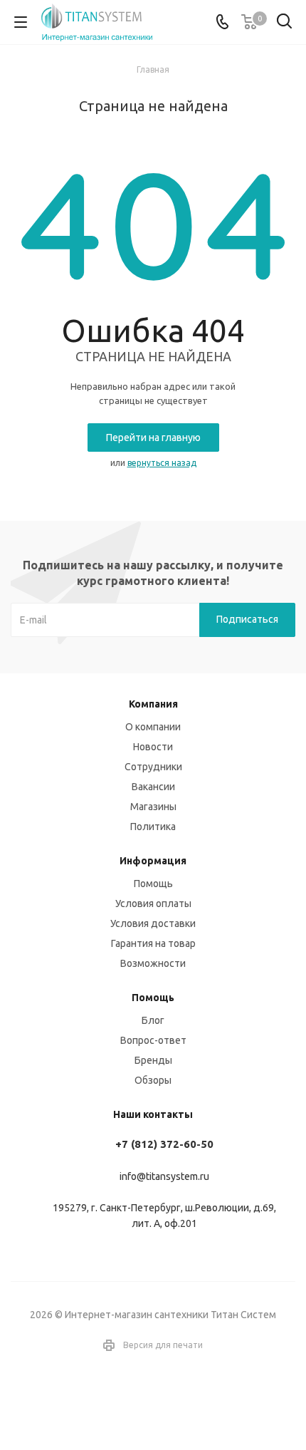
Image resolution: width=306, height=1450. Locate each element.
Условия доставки (153, 923)
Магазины (153, 806)
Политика (153, 826)
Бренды (153, 1060)
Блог (153, 1020)
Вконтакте (135, 1399)
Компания (153, 704)
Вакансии (153, 786)
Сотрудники (153, 766)
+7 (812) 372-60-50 (164, 1144)
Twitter (171, 1399)
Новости (153, 746)
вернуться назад (161, 462)
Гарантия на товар (153, 943)
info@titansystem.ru (164, 1176)
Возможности (153, 963)
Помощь (153, 883)
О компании (153, 726)
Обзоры (153, 1080)
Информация (153, 860)
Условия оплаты (153, 903)
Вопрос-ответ (153, 1040)
